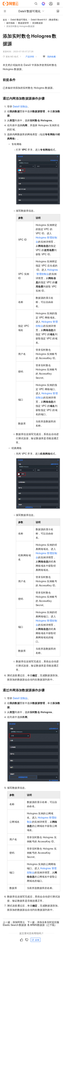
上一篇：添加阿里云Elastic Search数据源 (14, 923)
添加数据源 (37, 22)
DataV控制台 (20, 106)
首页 (5, 19)
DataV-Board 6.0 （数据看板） (45, 19)
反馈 (37, 939)
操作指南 (10, 22)
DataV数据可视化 (18, 19)
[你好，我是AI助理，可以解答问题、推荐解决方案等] (43, 3)
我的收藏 (51, 56)
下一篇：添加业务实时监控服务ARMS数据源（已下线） (43, 923)
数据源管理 (23, 22)
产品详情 (30, 56)
